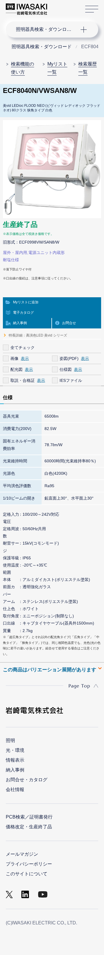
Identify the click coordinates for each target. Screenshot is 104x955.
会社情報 (15, 789)
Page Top (79, 686)
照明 (10, 740)
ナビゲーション (46, 29)
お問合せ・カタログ (26, 779)
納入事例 (20, 323)
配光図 (16, 369)
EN (67, 6)
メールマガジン (22, 854)
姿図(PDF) (69, 358)
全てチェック (22, 347)
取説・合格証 (22, 380)
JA (58, 6)
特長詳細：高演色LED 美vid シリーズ (38, 335)
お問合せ (69, 323)
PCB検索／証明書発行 (29, 816)
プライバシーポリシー (29, 863)
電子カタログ (23, 313)
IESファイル (71, 380)
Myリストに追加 (25, 302)
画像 (14, 358)
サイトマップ (91, 9)
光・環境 (15, 750)
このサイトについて (26, 873)
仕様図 (66, 369)
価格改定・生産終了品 (29, 826)
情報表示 (15, 760)
